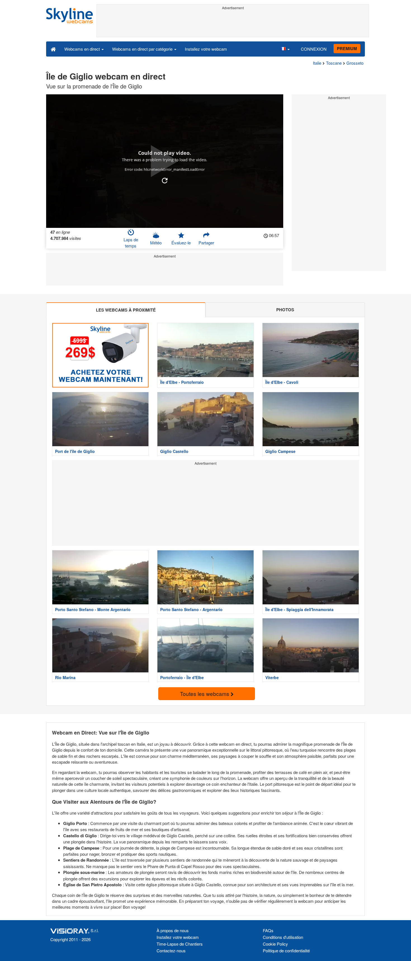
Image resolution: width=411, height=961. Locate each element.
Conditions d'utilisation (283, 937)
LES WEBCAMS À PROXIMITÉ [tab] (126, 310)
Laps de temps (131, 242)
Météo (156, 242)
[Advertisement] (233, 24)
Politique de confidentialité (286, 950)
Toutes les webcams (205, 693)
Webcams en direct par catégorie (143, 49)
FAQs (268, 930)
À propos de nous (173, 930)
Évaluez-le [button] (181, 242)
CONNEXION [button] (314, 49)
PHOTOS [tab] (285, 310)
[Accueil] (53, 49)
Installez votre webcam (206, 49)
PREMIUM (347, 48)
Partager (206, 242)
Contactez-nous (171, 950)
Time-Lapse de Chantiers (180, 944)
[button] (285, 49)
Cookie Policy (275, 944)
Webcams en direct (82, 49)
